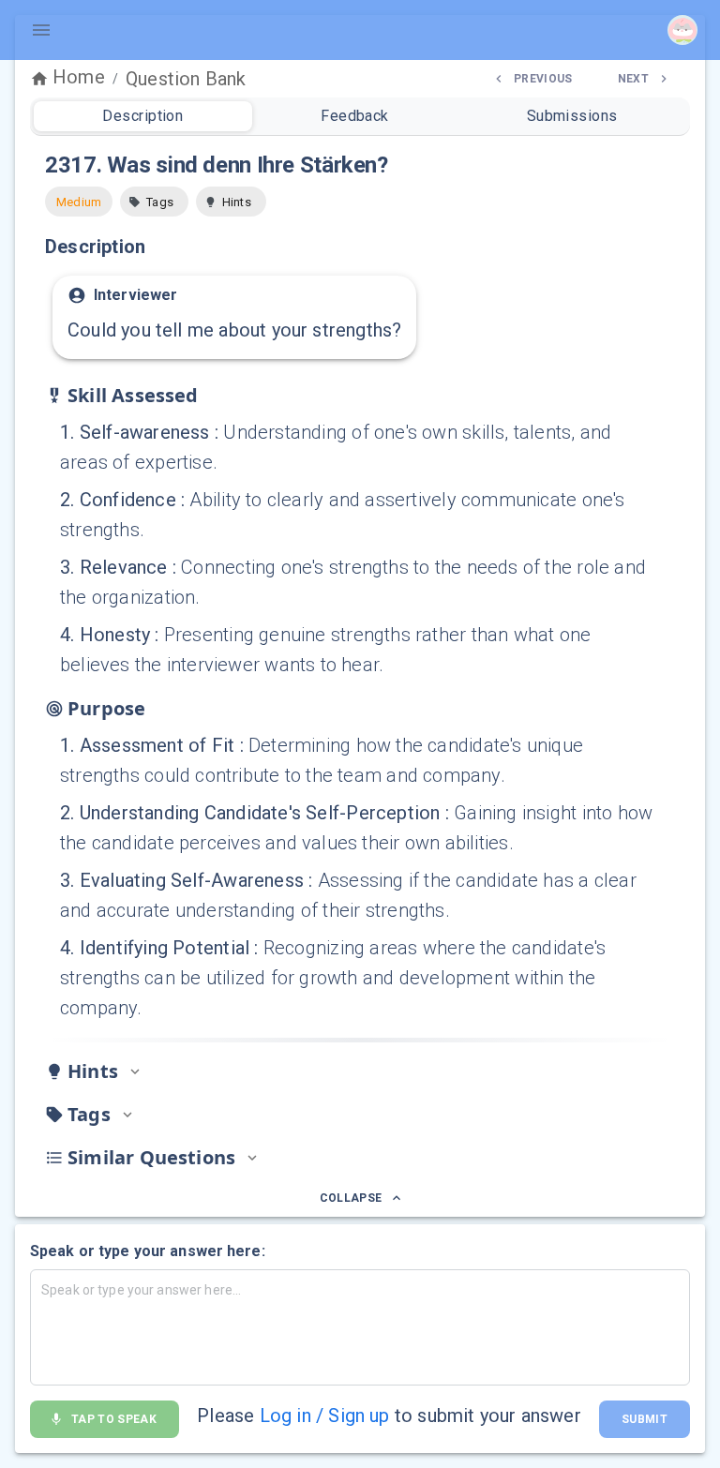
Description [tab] (142, 116)
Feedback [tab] (355, 116)
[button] (154, 202)
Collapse (351, 1198)
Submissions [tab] (572, 116)
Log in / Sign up (325, 1415)
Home (78, 77)
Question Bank (186, 78)
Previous (543, 78)
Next (633, 78)
